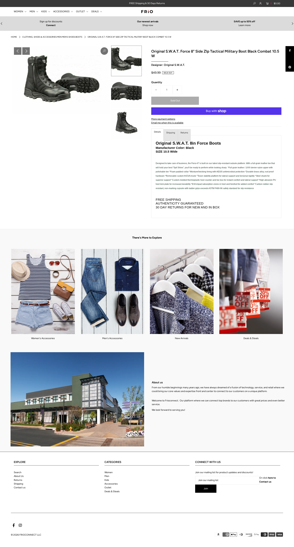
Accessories (111, 483)
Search (17, 472)
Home (14, 37)
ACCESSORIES (61, 11)
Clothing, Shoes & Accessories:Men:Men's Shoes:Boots (52, 37)
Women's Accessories (43, 338)
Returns (184, 132)
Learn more (245, 25)
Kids (106, 480)
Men (106, 476)
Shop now (147, 25)
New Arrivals (181, 338)
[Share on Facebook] (289, 50)
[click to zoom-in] (104, 51)
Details (157, 131)
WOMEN (19, 11)
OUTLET (80, 11)
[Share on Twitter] (289, 59)
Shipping (170, 132)
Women (108, 472)
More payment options (163, 119)
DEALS (95, 11)
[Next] (26, 51)
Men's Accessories (112, 338)
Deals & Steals (251, 338)
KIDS (44, 11)
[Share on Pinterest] (289, 67)
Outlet (107, 487)
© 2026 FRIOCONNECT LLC (26, 534)
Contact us (20, 487)
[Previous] (17, 51)
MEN (32, 11)
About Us (19, 476)
